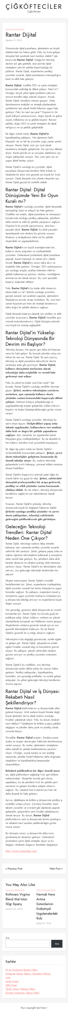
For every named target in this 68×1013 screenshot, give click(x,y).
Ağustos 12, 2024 (14, 40)
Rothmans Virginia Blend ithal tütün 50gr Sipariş (18, 899)
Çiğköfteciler (34, 6)
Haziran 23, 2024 (14, 909)
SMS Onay (11, 985)
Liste (8, 977)
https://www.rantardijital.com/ (21, 851)
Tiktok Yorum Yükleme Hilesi (20, 989)
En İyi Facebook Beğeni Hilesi (22, 970)
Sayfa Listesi (12, 981)
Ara (7, 938)
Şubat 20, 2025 (43, 923)
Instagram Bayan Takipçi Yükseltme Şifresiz (28, 974)
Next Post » (56, 868)
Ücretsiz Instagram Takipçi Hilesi (22, 993)
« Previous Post (14, 868)
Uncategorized (15, 29)
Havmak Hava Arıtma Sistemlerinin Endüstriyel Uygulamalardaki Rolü (47, 906)
